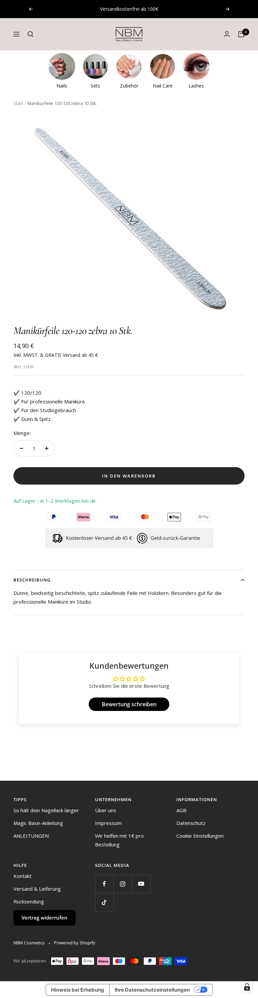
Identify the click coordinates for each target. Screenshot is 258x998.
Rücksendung (28, 901)
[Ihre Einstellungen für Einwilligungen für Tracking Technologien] (247, 987)
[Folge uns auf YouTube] (141, 884)
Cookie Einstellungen (200, 835)
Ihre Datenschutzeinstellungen (152, 990)
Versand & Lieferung (37, 888)
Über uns (105, 810)
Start (18, 103)
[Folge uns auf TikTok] (104, 902)
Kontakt (22, 876)
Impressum (108, 823)
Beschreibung (31, 580)
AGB (181, 810)
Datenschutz (191, 823)
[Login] (227, 34)
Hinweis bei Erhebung (77, 990)
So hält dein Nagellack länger (46, 810)
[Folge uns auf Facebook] (104, 884)
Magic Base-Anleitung (38, 823)
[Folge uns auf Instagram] (123, 884)
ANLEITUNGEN (31, 835)
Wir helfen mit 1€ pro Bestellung (119, 840)
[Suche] (31, 34)
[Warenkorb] (241, 34)
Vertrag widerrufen (45, 917)
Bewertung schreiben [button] (129, 704)
